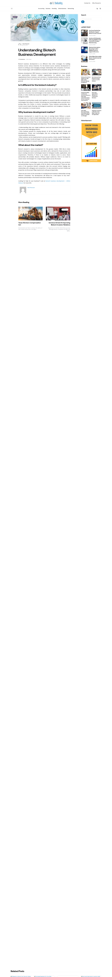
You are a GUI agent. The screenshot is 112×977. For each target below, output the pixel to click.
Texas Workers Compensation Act (29, 224)
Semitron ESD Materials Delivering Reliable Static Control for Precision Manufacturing (95, 40)
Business (15, 16)
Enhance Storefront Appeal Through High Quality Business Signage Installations (85, 80)
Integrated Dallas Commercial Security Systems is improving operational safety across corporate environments (85, 96)
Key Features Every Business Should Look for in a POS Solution (96, 79)
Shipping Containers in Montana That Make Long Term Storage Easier (96, 112)
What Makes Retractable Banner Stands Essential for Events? (95, 58)
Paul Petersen (26, 43)
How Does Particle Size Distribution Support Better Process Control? (95, 32)
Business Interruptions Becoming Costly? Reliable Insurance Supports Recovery (94, 49)
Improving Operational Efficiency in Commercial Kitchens (94, 95)
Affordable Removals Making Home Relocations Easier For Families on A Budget (85, 113)
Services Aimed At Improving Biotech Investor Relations (59, 224)
